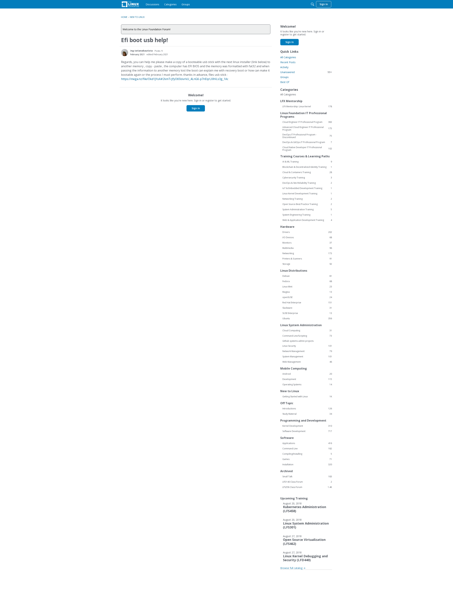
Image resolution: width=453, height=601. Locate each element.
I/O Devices (307, 237)
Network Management (307, 351)
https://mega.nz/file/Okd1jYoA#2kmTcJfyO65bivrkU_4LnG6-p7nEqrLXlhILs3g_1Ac (174, 79)
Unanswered (306, 72)
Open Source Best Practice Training (307, 204)
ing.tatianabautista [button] (141, 50)
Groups (284, 77)
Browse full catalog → (292, 568)
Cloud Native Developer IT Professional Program (307, 148)
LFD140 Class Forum (307, 481)
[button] (124, 52)
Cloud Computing (307, 330)
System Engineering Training (307, 214)
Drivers (307, 232)
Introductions (307, 408)
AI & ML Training (307, 161)
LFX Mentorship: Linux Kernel (307, 106)
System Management (307, 356)
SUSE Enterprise (307, 313)
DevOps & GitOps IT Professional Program (307, 142)
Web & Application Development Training (307, 220)
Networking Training (307, 199)
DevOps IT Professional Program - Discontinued (307, 136)
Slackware (307, 308)
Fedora (307, 281)
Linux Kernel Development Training (307, 193)
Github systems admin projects (298, 341)
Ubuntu (307, 318)
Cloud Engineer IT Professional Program (307, 122)
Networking (307, 253)
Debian (307, 276)
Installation (307, 464)
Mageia (307, 292)
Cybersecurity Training (307, 177)
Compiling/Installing (307, 454)
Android (307, 374)
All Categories (288, 57)
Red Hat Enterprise (307, 302)
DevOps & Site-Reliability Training (307, 183)
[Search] (312, 4)
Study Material (307, 414)
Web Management (307, 362)
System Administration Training (307, 209)
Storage (307, 264)
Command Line (307, 448)
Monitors (307, 242)
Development (307, 379)
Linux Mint (307, 286)
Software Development (307, 431)
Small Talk (307, 476)
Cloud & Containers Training (307, 172)
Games (307, 459)
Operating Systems (307, 384)
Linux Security (307, 346)
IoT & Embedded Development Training (307, 188)
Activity (284, 67)
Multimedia (307, 248)
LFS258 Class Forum (307, 487)
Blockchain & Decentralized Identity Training (307, 167)
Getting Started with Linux (307, 396)
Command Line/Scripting (307, 335)
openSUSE (307, 297)
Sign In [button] (196, 108)
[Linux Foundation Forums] (130, 4)
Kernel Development (307, 426)
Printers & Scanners (307, 258)
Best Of (284, 82)
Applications (307, 443)
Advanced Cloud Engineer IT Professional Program (307, 128)
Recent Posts (288, 62)
